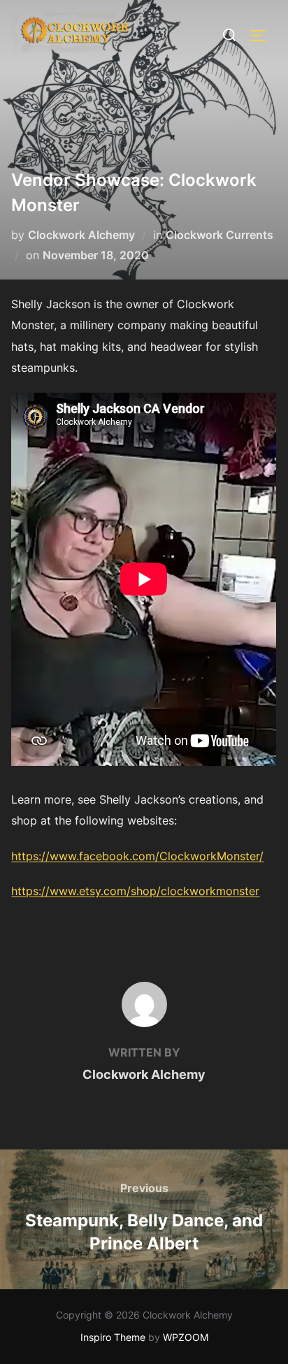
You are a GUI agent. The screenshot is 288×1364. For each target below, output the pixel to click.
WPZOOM (185, 1337)
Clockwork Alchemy (81, 235)
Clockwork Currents (219, 235)
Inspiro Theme (112, 1337)
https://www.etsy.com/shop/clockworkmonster (135, 891)
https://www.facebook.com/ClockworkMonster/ (137, 856)
